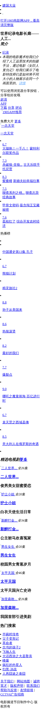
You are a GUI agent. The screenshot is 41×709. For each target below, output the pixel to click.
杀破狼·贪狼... (12, 164)
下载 (3, 107)
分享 (11, 107)
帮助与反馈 (8, 690)
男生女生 (8, 555)
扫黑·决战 (9, 669)
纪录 (5, 52)
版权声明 (16, 685)
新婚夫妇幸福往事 (26, 181)
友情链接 (26, 690)
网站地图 (23, 681)
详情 (22, 83)
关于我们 (7, 681)
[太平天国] (7, 573)
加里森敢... (9, 607)
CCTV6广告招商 (12, 694)
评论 (18, 107)
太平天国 (8, 581)
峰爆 (5, 660)
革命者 (7, 643)
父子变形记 (10, 638)
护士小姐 (8, 503)
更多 (17, 121)
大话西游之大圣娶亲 (17, 656)
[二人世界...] (9, 468)
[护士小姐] (7, 494)
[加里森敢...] (9, 599)
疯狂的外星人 (12, 665)
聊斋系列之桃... (13, 193)
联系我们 (33, 685)
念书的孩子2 (11, 647)
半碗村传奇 (10, 634)
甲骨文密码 (10, 205)
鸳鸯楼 (7, 181)
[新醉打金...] (9, 520)
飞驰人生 (9, 652)
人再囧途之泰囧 (14, 673)
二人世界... (9, 477)
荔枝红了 (9, 221)
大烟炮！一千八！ (15, 148)
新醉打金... (9, 529)
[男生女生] (7, 546)
